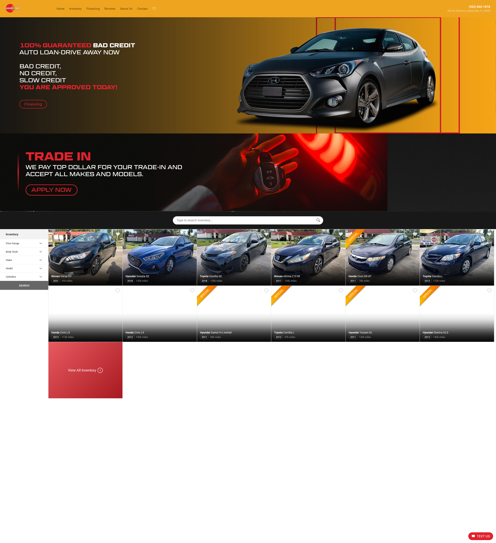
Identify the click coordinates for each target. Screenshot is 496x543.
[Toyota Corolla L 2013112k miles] (457, 284)
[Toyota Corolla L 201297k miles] (308, 340)
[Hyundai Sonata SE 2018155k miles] (160, 284)
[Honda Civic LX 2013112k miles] (85, 340)
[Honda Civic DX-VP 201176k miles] (383, 284)
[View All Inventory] (85, 396)
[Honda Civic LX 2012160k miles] (160, 340)
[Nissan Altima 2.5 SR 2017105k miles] (308, 284)
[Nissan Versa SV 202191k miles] (85, 284)
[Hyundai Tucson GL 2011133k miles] (383, 340)
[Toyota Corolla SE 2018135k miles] (234, 284)
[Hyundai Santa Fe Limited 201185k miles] (234, 340)
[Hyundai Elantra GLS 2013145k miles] (457, 340)
